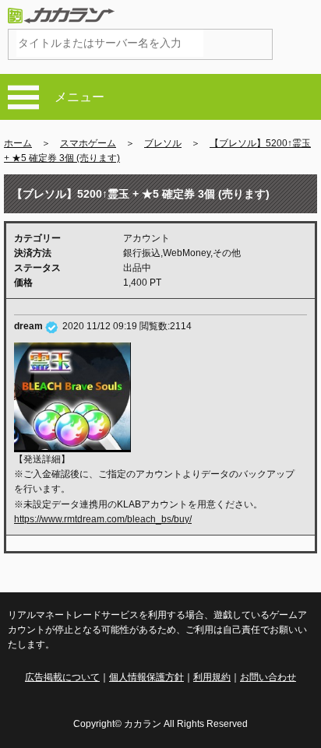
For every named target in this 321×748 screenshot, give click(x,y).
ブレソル (163, 143)
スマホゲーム (88, 143)
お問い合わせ (268, 677)
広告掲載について (62, 677)
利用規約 (212, 677)
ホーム (18, 143)
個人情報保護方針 (146, 677)
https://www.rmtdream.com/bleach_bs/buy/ (103, 519)
